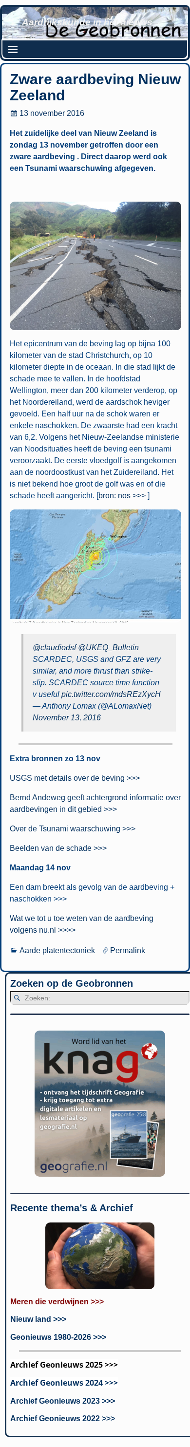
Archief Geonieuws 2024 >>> (64, 1382)
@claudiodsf (54, 647)
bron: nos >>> (122, 495)
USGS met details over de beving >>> (75, 778)
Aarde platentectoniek (57, 950)
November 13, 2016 (67, 718)
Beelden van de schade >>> (58, 848)
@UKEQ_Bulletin (108, 647)
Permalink (127, 950)
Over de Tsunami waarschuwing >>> (72, 829)
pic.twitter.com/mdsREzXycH (111, 694)
